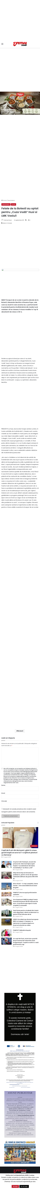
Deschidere (11, 200)
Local (13, 204)
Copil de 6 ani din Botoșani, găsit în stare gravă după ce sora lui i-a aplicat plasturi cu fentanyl (19, 852)
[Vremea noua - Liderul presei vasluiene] (20, 44)
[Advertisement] (20, 20)
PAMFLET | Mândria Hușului (22, 930)
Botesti (20, 731)
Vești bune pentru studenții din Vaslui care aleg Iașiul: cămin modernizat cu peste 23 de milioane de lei (26, 912)
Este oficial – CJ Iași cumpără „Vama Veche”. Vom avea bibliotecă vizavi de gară (25, 885)
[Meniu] (2, 45)
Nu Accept (24, 1186)
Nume (3, 785)
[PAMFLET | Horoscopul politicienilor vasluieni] (6, 894)
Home (5, 200)
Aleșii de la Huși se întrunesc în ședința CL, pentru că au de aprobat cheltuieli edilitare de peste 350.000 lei (25, 876)
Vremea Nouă (8, 220)
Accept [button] (15, 1186)
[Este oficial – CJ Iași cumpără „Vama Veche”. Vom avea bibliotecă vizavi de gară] (6, 886)
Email (3, 793)
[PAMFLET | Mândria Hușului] (6, 932)
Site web (4, 801)
